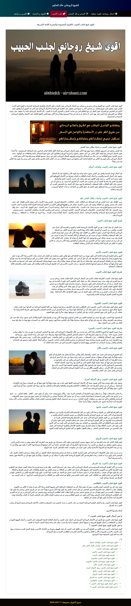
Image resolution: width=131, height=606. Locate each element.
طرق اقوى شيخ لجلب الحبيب (107, 549)
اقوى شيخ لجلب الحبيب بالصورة (103, 558)
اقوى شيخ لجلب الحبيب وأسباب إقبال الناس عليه (100, 546)
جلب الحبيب (57, 14)
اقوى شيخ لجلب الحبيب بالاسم (103, 552)
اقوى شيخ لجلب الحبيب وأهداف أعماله (104, 542)
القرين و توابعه (21, 14)
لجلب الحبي (111, 106)
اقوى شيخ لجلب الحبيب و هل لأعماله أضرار (102, 568)
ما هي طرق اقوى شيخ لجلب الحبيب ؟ (104, 587)
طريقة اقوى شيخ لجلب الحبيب (103, 555)
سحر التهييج (33, 207)
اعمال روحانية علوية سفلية (103, 14)
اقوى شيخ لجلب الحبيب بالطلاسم (102, 581)
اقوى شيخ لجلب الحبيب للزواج (103, 574)
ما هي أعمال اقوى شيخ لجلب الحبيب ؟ (104, 584)
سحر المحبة (43, 207)
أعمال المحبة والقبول (76, 213)
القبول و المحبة (40, 14)
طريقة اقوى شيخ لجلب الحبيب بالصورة (100, 561)
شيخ (99, 106)
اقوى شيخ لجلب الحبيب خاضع (104, 571)
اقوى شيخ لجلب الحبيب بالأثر (104, 565)
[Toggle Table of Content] (120, 540)
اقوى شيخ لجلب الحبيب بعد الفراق (102, 577)
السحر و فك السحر (77, 14)
